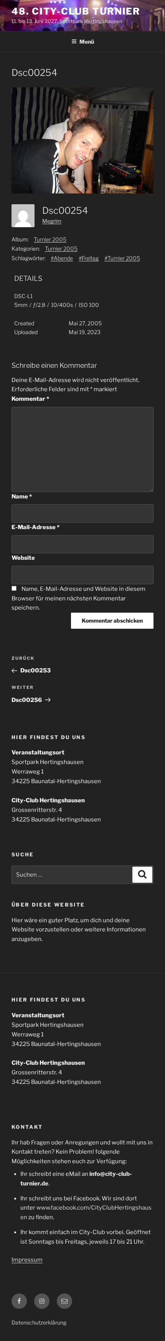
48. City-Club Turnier (76, 11)
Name (22, 496)
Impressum (27, 1259)
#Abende (62, 258)
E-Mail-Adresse (35, 527)
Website (23, 557)
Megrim (51, 221)
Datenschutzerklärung (39, 1322)
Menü (86, 41)
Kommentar (30, 398)
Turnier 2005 (50, 239)
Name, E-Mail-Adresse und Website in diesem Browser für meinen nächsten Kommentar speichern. (78, 598)
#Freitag (89, 258)
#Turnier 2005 (122, 258)
